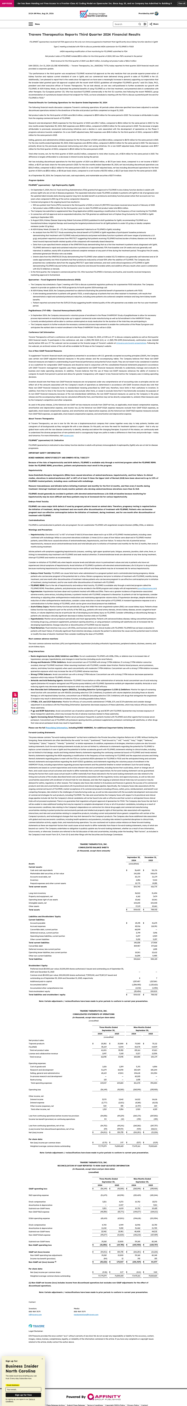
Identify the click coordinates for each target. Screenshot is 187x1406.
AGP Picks (7, 3)
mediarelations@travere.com (86, 1315)
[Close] (42, 1359)
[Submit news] (15, 695)
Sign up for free (23, 1395)
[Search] (139, 24)
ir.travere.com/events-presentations (131, 343)
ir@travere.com (35, 1315)
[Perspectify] (15, 700)
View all (181, 3)
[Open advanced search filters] (145, 24)
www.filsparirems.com (147, 588)
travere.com (68, 435)
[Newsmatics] (15, 711)
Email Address (13, 1385)
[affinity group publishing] (15, 705)
